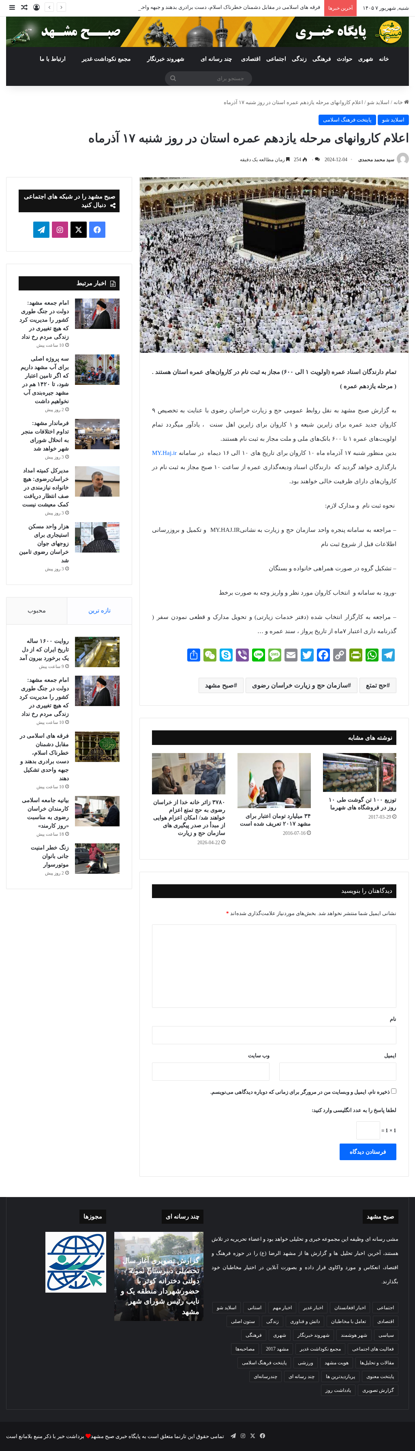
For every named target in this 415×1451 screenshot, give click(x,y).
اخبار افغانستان (350, 1307)
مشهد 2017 (277, 1349)
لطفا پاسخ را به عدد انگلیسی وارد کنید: (354, 1110)
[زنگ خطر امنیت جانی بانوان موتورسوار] (97, 858)
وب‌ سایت (259, 1055)
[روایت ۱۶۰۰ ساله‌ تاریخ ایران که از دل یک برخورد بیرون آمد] (97, 652)
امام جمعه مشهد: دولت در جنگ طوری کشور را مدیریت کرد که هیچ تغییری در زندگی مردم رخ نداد (44, 320)
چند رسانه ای (216, 59)
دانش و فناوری (305, 1321)
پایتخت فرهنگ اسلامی (347, 120)
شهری (365, 59)
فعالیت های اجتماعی (373, 1349)
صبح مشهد (219, 685)
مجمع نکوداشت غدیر (106, 59)
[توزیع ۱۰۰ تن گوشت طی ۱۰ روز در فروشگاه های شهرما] (359, 772)
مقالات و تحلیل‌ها (377, 1363)
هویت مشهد (337, 1363)
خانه (384, 59)
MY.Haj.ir (164, 453)
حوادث (345, 59)
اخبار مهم (282, 1307)
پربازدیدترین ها (340, 1376)
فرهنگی (321, 59)
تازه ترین (99, 610)
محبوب (37, 610)
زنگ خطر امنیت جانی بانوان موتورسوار (50, 856)
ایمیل (390, 1055)
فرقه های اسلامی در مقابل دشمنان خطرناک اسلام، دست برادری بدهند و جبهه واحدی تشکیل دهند (214, 7)
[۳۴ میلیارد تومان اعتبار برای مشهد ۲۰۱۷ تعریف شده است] (274, 780)
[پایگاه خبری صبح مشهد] (207, 32)
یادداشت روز (338, 1390)
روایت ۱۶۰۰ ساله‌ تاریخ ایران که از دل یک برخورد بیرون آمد (44, 649)
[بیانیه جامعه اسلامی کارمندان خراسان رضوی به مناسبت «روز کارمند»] (97, 811)
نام (393, 1019)
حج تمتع (376, 685)
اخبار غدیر (313, 1307)
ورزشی (305, 1363)
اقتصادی (251, 59)
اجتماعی (276, 59)
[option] (158, 1276)
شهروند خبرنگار (313, 1335)
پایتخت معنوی (380, 1376)
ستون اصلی (243, 1321)
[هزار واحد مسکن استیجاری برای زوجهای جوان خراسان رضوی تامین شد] (97, 537)
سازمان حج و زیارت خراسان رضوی (300, 685)
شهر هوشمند (354, 1335)
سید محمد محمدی (376, 159)
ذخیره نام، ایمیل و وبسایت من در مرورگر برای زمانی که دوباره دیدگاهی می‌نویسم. (300, 1092)
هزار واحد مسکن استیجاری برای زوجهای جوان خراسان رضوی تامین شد (44, 543)
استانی (254, 1307)
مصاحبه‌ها (245, 1349)
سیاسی (386, 1335)
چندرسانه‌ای (265, 1376)
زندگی (299, 59)
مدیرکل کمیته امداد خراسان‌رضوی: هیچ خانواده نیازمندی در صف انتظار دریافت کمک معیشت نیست (45, 487)
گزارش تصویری (378, 1390)
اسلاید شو (378, 102)
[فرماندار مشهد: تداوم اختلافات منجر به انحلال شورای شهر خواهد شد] (97, 434)
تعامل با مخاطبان (348, 1321)
